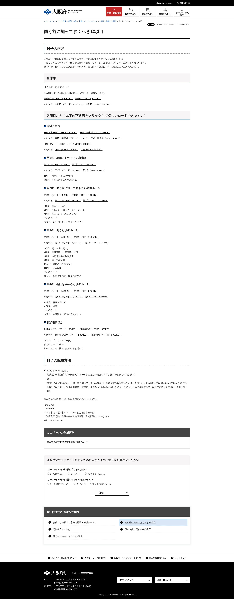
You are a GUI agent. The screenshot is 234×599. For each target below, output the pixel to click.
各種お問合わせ (164, 580)
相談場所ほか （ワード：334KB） (71, 335)
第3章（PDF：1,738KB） (97, 243)
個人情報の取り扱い (158, 558)
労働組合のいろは (61, 529)
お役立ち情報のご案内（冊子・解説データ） (75, 522)
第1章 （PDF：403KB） (84, 164)
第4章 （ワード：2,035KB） (69, 296)
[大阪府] (63, 11)
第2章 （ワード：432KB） (57, 195)
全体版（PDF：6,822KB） (88, 98)
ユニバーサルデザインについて (127, 558)
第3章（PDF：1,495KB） (86, 237)
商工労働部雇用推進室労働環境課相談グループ (67, 442)
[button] (164, 3)
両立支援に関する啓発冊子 (138, 529)
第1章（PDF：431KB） (94, 170)
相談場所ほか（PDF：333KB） (106, 335)
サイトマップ (180, 558)
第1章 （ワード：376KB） (57, 164)
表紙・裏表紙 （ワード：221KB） (60, 132)
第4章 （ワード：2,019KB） (58, 291)
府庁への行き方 (126, 580)
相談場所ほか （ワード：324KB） (60, 329)
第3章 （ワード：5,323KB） (69, 243)
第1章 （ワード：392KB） (68, 170)
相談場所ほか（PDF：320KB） (95, 329)
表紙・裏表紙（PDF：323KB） (95, 132)
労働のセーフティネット (88, 21)
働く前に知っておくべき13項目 (140, 522)
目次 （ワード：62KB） (66, 149)
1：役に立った (56, 474)
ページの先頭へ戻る (191, 571)
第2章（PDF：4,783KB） (95, 200)
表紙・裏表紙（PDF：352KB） (106, 138)
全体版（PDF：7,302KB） (99, 104)
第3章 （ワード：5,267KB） (58, 237)
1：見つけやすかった (59, 484)
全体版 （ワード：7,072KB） (69, 104)
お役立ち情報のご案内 (108, 21)
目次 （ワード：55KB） (55, 144)
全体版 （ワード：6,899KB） (58, 98)
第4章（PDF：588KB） (96, 296)
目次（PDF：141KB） (91, 149)
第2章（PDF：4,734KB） (84, 195)
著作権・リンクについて (95, 558)
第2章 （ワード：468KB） (68, 200)
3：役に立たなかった (97, 474)
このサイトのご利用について (64, 558)
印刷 (152, 24)
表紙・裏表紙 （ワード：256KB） (71, 138)
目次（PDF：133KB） (81, 144)
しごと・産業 (61, 21)
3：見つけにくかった (102, 484)
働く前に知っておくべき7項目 (68, 536)
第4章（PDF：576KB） (85, 291)
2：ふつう (75, 474)
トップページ (49, 21)
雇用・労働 (72, 21)
